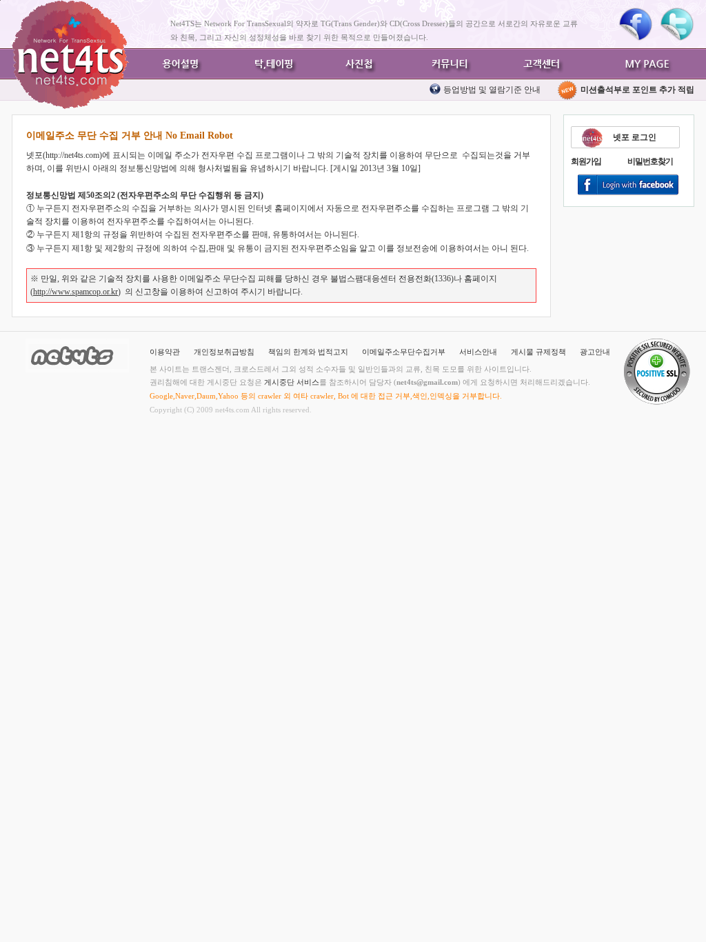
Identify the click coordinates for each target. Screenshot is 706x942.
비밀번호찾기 (650, 161)
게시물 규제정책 (538, 352)
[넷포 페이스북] (635, 24)
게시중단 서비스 (291, 382)
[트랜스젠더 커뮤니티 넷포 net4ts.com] (70, 54)
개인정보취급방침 (224, 352)
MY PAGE (649, 63)
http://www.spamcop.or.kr (75, 292)
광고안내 (595, 352)
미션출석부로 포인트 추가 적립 (636, 89)
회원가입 (586, 161)
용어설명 (180, 63)
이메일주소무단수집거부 (403, 352)
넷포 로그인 (634, 137)
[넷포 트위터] (677, 24)
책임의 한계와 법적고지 (308, 352)
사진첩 (360, 63)
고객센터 (539, 63)
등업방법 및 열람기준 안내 (492, 89)
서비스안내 (478, 352)
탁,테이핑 (270, 63)
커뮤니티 (449, 63)
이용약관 (165, 352)
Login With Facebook (629, 185)
